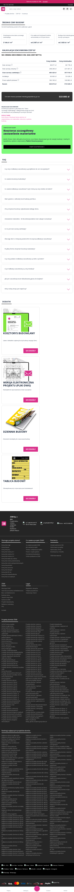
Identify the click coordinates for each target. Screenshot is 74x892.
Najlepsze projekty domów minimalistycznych (57, 802)
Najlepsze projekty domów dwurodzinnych (57, 839)
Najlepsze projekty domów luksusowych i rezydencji (9, 800)
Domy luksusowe (7, 671)
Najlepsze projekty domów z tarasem (37, 754)
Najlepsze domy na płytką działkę (59, 746)
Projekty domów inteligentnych (35, 630)
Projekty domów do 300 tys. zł (10, 699)
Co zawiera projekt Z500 (33, 545)
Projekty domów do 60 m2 (33, 656)
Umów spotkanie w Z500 (33, 556)
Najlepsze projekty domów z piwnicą (36, 752)
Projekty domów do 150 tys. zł (10, 693)
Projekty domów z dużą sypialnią (59, 718)
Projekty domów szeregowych (34, 716)
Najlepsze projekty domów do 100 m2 (12, 817)
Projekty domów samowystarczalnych (61, 658)
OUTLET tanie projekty (8, 624)
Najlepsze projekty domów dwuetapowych (33, 839)
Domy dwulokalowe (7, 676)
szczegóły (31, 351)
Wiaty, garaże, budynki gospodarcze (36, 721)
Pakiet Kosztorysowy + (37, 147)
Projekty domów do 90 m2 (33, 650)
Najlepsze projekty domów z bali (11, 849)
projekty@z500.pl (48, 523)
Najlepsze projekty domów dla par (12, 782)
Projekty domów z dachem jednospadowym (57, 683)
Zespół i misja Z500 (7, 597)
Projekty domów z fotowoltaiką (59, 648)
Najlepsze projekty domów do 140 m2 (37, 806)
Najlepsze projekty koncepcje (34, 829)
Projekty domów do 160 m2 (33, 671)
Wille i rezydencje (31, 720)
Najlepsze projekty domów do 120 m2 (12, 819)
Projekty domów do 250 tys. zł (10, 697)
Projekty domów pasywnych (10, 710)
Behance (25, 869)
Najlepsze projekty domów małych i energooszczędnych (60, 818)
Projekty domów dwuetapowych (35, 699)
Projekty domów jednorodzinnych (11, 673)
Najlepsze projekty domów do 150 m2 (12, 821)
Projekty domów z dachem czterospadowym (33, 687)
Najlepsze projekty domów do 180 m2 (37, 803)
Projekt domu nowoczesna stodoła (36, 676)
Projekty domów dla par (8, 660)
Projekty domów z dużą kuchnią (59, 697)
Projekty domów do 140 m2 (33, 669)
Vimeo (32, 865)
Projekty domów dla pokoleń (10, 662)
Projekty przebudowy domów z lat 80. (61, 671)
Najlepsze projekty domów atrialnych (36, 756)
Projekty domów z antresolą (10, 708)
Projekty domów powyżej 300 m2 (11, 691)
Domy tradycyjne (6, 648)
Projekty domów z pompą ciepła (35, 712)
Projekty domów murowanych (58, 688)
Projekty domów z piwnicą (33, 624)
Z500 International (55, 555)
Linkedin (39, 869)
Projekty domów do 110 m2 (33, 663)
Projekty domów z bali (8, 705)
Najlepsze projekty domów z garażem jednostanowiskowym (37, 831)
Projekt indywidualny (8, 602)
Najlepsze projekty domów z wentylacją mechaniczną (34, 854)
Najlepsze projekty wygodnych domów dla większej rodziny (13, 779)
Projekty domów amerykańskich (11, 701)
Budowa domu (6, 595)
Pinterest (61, 865)
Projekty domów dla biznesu (10, 665)
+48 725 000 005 (67, 523)
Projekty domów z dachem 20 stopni (60, 637)
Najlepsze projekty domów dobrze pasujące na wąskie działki (12, 762)
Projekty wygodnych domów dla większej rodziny (11, 657)
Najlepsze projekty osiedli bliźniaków (12, 769)
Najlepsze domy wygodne (9, 814)
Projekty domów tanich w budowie (11, 714)
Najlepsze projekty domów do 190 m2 (37, 797)
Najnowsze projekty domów (34, 678)
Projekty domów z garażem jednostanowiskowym (34, 692)
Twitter (11, 869)
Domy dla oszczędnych (8, 576)
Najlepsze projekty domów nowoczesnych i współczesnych (11, 749)
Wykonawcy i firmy (55, 549)
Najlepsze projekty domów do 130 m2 (37, 804)
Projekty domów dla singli (33, 632)
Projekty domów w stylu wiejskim (59, 650)
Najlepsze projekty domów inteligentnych (33, 759)
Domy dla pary (6, 549)
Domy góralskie (6, 706)
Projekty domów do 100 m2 (9, 682)
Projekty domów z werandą (58, 669)
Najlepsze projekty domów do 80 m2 (12, 816)
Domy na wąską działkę (8, 647)
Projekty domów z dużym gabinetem (60, 703)
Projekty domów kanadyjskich (10, 703)
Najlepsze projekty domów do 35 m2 (36, 789)
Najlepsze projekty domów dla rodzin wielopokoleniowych (37, 781)
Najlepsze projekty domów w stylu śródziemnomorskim (60, 787)
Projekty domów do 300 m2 (9, 690)
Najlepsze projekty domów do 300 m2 (12, 825)
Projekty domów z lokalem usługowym (61, 647)
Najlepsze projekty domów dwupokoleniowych (33, 846)
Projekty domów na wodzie (34, 673)
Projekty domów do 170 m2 (33, 658)
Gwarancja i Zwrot (31, 593)
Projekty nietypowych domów (58, 676)
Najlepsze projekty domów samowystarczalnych (57, 794)
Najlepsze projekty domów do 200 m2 (12, 823)
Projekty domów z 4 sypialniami (59, 639)
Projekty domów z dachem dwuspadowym (33, 683)
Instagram (54, 869)
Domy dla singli (6, 545)
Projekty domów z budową (57, 686)
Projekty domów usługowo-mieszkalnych (9, 721)
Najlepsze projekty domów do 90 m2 (36, 788)
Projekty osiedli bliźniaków (9, 650)
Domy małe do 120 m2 (8, 628)
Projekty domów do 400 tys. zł (58, 710)
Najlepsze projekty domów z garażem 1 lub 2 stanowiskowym (13, 759)
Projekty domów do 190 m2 (33, 660)
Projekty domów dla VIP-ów (9, 663)
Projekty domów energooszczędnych (12, 712)
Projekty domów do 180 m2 (33, 665)
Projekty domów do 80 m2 (9, 680)
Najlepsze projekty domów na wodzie (37, 810)
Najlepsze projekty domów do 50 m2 (36, 791)
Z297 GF (18, 13)
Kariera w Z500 (6, 600)
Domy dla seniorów (7, 567)
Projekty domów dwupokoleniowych (36, 705)
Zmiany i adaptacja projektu (34, 549)
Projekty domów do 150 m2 (9, 686)
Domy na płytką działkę (32, 718)
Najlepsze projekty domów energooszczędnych (33, 736)
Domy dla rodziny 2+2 (8, 554)
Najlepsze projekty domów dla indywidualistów (10, 772)
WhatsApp (13, 872)
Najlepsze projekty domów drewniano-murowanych (57, 809)
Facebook (46, 865)
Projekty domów (9, 13)
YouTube (20, 865)
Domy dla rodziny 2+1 (8, 552)
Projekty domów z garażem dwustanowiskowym (34, 696)
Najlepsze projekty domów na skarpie (37, 746)
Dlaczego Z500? (6, 588)
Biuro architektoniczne (8, 593)
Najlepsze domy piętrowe (9, 746)
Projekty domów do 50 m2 (33, 654)
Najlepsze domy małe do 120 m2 (11, 737)
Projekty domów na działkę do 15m (60, 695)
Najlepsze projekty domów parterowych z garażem (57, 768)
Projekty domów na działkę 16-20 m (12, 675)
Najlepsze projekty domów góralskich (12, 851)
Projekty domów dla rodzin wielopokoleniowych (33, 646)
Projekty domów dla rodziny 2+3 (35, 639)
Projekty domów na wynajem (58, 660)
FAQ (3, 606)
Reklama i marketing (7, 604)
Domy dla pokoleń (7, 565)
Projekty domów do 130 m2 (33, 667)
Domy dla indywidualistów (9, 574)
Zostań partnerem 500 (56, 545)
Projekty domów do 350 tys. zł (58, 708)
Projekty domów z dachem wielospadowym (57, 631)
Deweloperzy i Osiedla (57, 552)
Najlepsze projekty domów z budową (60, 832)
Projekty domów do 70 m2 (33, 662)
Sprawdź (45, 1)
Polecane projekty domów (33, 680)
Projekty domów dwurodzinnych (59, 690)
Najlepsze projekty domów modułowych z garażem (57, 852)
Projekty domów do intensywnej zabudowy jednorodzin (59, 692)
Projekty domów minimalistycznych (60, 662)
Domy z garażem (6, 645)
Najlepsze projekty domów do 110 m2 (37, 801)
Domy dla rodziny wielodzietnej (11, 561)
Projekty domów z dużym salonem (60, 699)
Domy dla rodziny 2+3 (8, 556)
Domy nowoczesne (7, 639)
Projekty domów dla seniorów (34, 648)
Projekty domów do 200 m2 (9, 688)
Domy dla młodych (7, 570)
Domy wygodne (6, 678)
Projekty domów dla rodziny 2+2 (35, 637)
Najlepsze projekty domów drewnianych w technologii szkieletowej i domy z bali (9, 754)
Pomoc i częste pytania (32, 552)
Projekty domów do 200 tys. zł (10, 695)
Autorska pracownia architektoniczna (12, 590)
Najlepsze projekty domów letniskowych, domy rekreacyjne (35, 813)
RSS (7, 865)
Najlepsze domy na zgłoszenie (10, 735)
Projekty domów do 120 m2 (9, 684)
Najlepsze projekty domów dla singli (36, 761)
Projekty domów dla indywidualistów (12, 652)
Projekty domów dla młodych (58, 663)
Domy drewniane (7, 641)
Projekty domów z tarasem (33, 626)
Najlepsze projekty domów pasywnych (13, 855)
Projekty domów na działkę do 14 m (60, 701)
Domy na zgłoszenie (7, 626)
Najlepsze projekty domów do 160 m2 (37, 808)
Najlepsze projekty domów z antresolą (13, 853)
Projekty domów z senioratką (34, 706)
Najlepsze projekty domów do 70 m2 (36, 799)
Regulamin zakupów (32, 588)
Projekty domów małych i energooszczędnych (57, 674)
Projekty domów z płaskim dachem (12, 716)
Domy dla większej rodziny (9, 558)
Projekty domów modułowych (58, 645)
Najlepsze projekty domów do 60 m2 (36, 793)
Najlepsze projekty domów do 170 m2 (37, 795)
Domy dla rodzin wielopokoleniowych (12, 563)
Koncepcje (29, 690)
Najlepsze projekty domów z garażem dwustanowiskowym (37, 835)
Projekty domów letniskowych (34, 675)
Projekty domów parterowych (10, 630)
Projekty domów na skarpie (10, 718)
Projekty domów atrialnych (33, 628)
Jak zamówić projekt (31, 547)
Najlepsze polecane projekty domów (36, 819)
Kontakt (4, 610)
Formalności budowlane (33, 554)
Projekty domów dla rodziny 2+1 (35, 635)
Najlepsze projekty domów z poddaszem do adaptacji (58, 826)
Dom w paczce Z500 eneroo (10, 643)
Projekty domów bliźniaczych (34, 714)
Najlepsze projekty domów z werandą (61, 812)
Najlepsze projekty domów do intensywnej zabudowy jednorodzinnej (58, 844)
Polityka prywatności (32, 590)
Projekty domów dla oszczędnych (11, 654)
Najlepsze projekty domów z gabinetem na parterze (34, 843)
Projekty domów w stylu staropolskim (60, 656)
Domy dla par (5, 547)
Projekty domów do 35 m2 (33, 652)
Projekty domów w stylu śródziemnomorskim (57, 653)
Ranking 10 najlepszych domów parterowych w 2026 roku (11, 740)
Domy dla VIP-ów (6, 572)
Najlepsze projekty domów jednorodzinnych (9, 803)
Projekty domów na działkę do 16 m (60, 712)
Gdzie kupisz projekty (56, 547)
